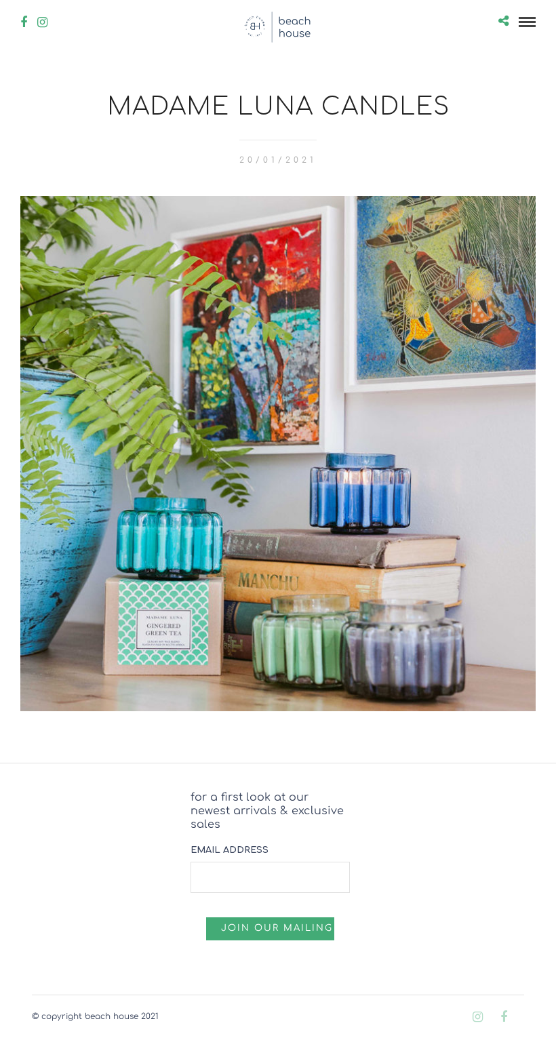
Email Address (230, 850)
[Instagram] (42, 22)
